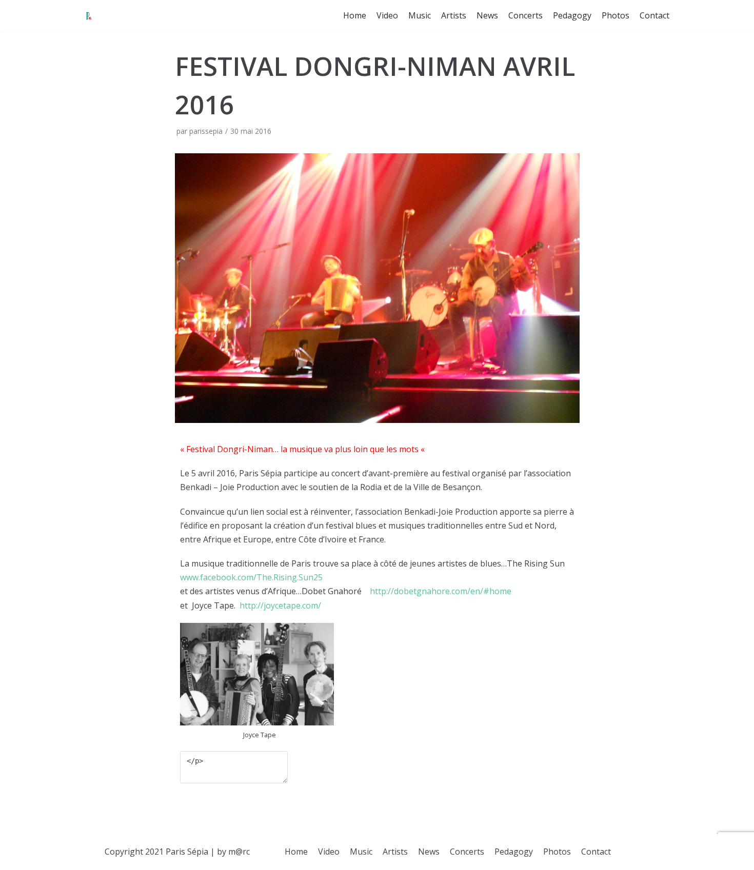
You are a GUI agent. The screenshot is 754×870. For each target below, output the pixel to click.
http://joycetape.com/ (279, 605)
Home (354, 15)
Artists (453, 15)
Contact (654, 15)
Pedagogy (572, 15)
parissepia (206, 131)
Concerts (525, 15)
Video (387, 15)
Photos (615, 15)
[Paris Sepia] (89, 16)
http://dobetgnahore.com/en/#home (440, 591)
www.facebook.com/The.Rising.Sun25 (251, 577)
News (487, 15)
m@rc (239, 851)
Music (419, 15)
